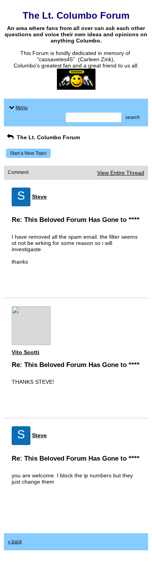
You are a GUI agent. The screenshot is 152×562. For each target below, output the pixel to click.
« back (15, 541)
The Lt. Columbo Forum (47, 137)
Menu (22, 107)
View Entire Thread (120, 173)
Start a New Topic (28, 153)
